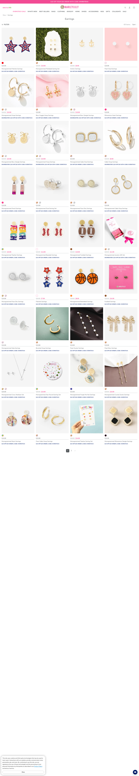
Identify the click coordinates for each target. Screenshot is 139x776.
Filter (6, 24)
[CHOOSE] (31, 57)
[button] (134, 24)
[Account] (129, 7)
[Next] (75, 451)
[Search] (125, 7)
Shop (4, 15)
